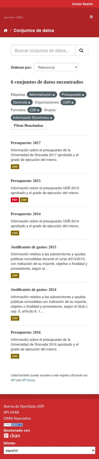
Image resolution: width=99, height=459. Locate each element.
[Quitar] (54, 95)
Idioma (9, 443)
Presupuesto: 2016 (26, 332)
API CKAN (11, 412)
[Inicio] (6, 30)
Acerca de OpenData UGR (24, 406)
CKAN (12, 435)
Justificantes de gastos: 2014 (33, 290)
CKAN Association (17, 418)
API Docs (28, 380)
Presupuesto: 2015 (26, 181)
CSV (15, 166)
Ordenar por (21, 67)
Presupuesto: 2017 (26, 143)
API (13, 380)
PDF (14, 200)
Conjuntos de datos (34, 30)
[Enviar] (81, 50)
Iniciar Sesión (82, 3)
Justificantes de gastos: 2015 (33, 247)
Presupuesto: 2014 (26, 214)
